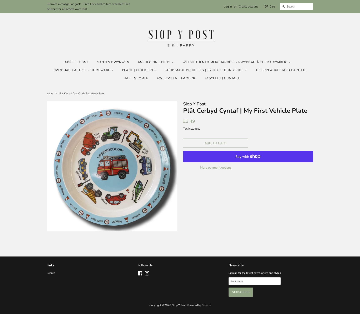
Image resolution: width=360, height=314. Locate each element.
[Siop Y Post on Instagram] (147, 274)
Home (50, 93)
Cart (272, 7)
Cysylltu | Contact (222, 78)
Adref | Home (77, 62)
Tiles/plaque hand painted (280, 70)
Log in (228, 7)
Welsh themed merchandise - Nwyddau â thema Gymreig (235, 62)
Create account (248, 7)
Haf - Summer (136, 78)
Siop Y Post (179, 305)
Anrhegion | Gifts (155, 62)
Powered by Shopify (199, 305)
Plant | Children (138, 70)
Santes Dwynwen (113, 62)
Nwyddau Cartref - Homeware (82, 70)
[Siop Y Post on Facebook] (140, 274)
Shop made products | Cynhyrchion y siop (205, 70)
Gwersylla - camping (176, 78)
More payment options (215, 167)
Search (51, 273)
